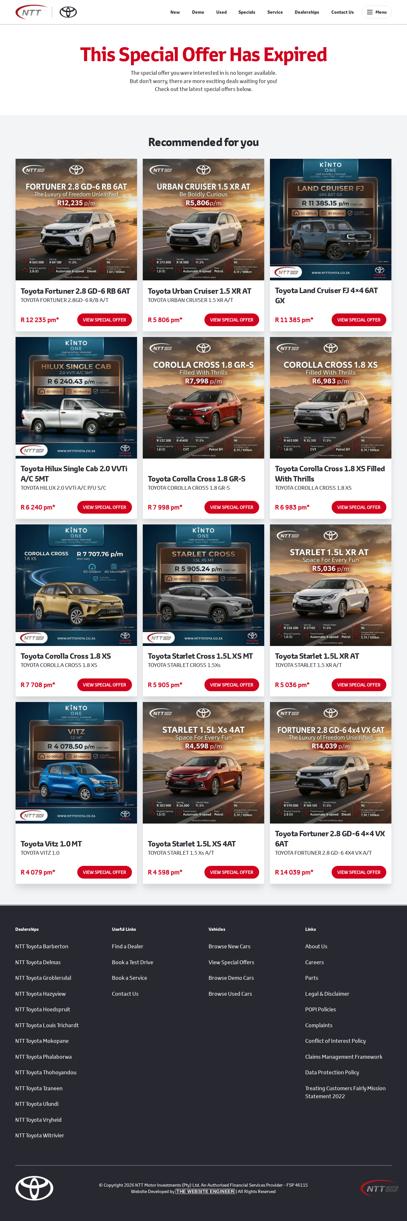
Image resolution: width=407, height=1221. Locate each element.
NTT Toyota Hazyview (40, 993)
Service (275, 12)
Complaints (319, 1025)
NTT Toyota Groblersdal (43, 977)
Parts (311, 977)
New (175, 12)
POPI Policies (320, 1009)
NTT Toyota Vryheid (38, 1119)
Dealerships (307, 12)
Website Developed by (182, 1191)
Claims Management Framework (344, 1056)
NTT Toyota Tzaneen (39, 1088)
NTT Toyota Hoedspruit (42, 1009)
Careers (314, 962)
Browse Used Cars (230, 993)
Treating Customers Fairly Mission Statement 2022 (345, 1092)
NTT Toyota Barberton (41, 946)
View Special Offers (231, 962)
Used (221, 12)
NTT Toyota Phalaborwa (43, 1056)
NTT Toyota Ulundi (37, 1103)
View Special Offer (104, 320)
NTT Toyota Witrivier (39, 1135)
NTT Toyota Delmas (38, 962)
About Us (316, 946)
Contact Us (342, 12)
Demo (198, 12)
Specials (246, 12)
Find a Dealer (127, 946)
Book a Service (129, 977)
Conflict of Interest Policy (335, 1040)
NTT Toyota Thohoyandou (45, 1072)
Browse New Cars (230, 946)
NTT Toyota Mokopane (42, 1040)
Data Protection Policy (332, 1072)
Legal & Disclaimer (327, 993)
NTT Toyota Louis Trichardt (47, 1025)
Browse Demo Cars (231, 977)
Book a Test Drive (132, 962)
